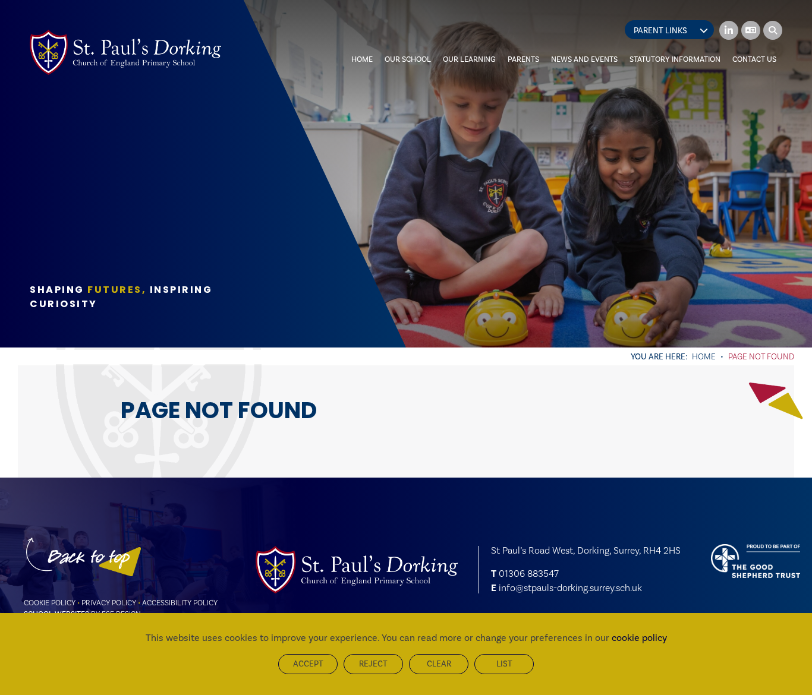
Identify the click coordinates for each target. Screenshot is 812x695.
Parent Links (660, 31)
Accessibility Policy (180, 602)
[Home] (125, 52)
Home (704, 356)
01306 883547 (529, 573)
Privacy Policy (108, 602)
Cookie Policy (49, 602)
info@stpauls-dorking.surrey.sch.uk (570, 587)
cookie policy (639, 637)
